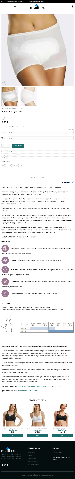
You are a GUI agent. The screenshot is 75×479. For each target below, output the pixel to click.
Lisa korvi (18, 146)
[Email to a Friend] (13, 165)
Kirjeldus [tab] (34, 177)
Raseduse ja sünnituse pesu (12, 108)
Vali (13, 435)
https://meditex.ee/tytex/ (29, 391)
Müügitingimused (33, 461)
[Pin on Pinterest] (17, 165)
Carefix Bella (37, 430)
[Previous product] (3, 118)
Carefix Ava (13, 430)
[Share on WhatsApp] (3, 165)
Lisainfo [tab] (41, 177)
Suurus (3, 132)
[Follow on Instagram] (5, 465)
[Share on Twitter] (10, 165)
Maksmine (31, 452)
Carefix (6, 158)
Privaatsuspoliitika (33, 464)
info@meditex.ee (56, 452)
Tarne (30, 455)
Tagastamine (32, 458)
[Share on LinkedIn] (20, 165)
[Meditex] (37, 6)
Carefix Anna (62, 430)
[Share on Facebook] (6, 165)
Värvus (3, 138)
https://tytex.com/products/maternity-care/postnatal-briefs (39, 386)
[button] (15, 6)
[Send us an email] (7, 465)
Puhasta (71, 129)
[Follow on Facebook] (2, 465)
